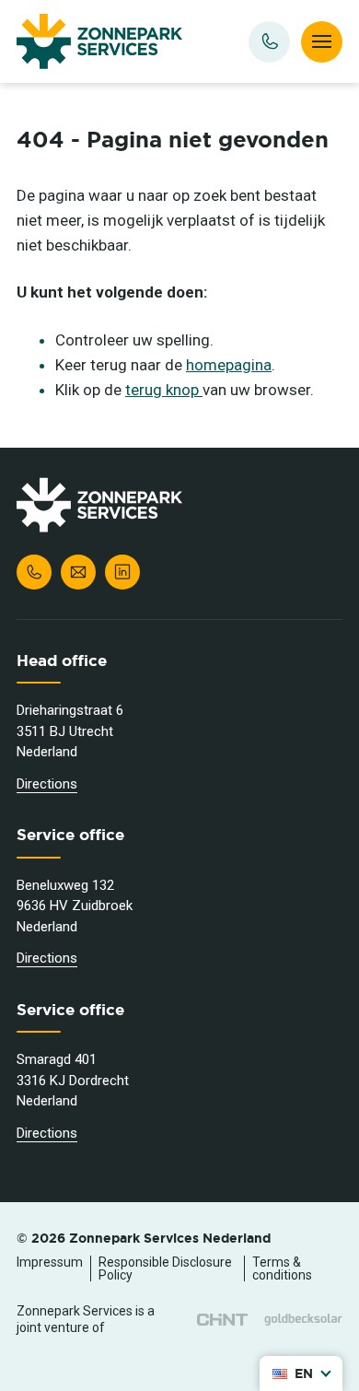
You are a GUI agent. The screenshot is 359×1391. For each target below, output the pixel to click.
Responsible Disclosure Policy (165, 1268)
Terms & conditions (282, 1268)
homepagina (229, 365)
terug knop (164, 389)
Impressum (50, 1262)
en (304, 1373)
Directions (47, 784)
